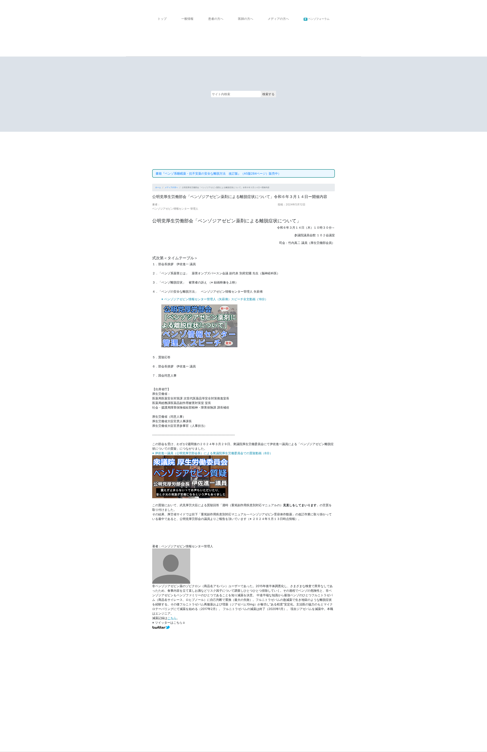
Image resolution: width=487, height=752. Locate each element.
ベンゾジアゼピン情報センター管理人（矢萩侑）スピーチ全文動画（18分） (216, 299)
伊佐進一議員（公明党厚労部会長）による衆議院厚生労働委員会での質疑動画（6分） (214, 453)
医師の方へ (245, 19)
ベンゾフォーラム (316, 18)
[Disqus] (243, 693)
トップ (162, 19)
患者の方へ (215, 19)
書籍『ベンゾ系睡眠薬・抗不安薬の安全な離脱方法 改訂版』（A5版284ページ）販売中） (218, 173)
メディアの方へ (278, 19)
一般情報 (187, 19)
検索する (268, 94)
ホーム (158, 187)
